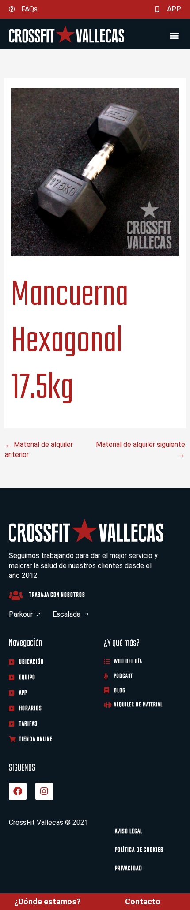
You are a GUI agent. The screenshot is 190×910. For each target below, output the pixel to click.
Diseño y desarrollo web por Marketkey (69, 878)
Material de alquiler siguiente (140, 448)
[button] (174, 35)
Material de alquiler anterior (39, 448)
